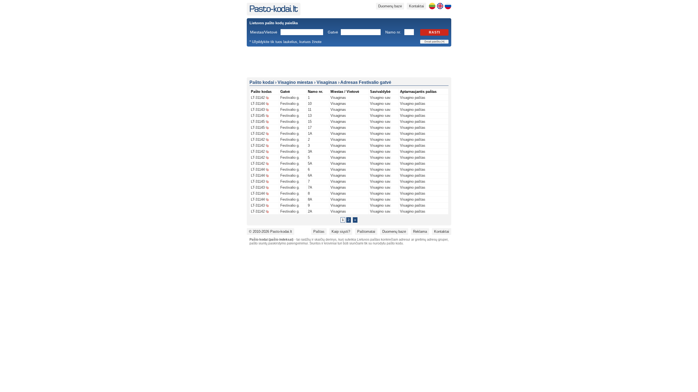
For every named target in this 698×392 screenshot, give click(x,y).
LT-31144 (258, 104)
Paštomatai (366, 231)
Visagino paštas (412, 98)
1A (310, 133)
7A (310, 187)
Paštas (318, 231)
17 (310, 127)
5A (310, 163)
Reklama (420, 231)
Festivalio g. (290, 98)
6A (310, 175)
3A (310, 151)
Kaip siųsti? (341, 231)
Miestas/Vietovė (263, 32)
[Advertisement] (349, 61)
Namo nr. (393, 32)
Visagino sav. (380, 98)
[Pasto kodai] (273, 11)
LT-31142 (258, 98)
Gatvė (333, 32)
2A (310, 211)
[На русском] (448, 6)
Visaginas (338, 98)
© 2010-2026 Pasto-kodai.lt (270, 231)
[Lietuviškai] (432, 6)
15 (310, 122)
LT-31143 (258, 110)
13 (310, 116)
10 (310, 104)
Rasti (434, 32)
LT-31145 (258, 116)
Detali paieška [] (434, 41)
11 (309, 110)
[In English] (440, 6)
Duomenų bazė (390, 6)
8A (310, 199)
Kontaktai (416, 6)
